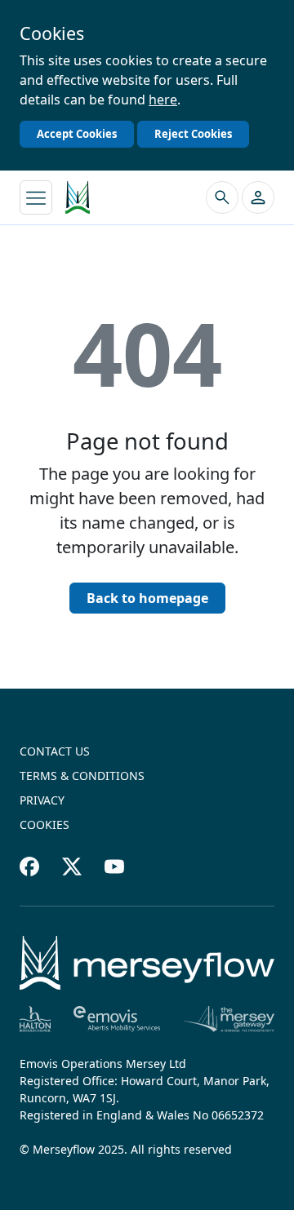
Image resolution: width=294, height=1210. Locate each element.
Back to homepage (147, 598)
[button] (258, 197)
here (163, 100)
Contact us (55, 751)
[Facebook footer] (29, 866)
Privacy (42, 800)
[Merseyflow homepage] (77, 197)
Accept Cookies (77, 133)
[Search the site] (222, 197)
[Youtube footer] (114, 866)
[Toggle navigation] (36, 197)
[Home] (147, 963)
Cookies (44, 824)
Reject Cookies (193, 133)
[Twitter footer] (72, 866)
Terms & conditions (82, 775)
